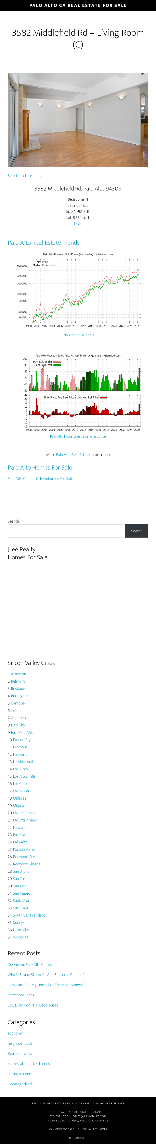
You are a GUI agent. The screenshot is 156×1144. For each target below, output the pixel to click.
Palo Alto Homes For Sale (40, 467)
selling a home (19, 1073)
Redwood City (24, 856)
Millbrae (20, 798)
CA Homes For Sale (61, 1129)
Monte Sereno (24, 813)
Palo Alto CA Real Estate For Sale (78, 5)
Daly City (18, 725)
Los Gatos (20, 783)
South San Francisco (29, 915)
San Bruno (21, 871)
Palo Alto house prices (78, 335)
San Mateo (21, 893)
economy (15, 1033)
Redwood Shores (26, 864)
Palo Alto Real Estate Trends (44, 242)
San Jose (19, 886)
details (78, 223)
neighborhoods (20, 1043)
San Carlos (21, 878)
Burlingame (20, 696)
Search (13, 521)
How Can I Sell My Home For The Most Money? (46, 985)
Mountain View (25, 820)
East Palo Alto (22, 732)
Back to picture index (24, 175)
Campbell (19, 703)
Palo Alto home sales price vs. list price (78, 437)
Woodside (20, 937)
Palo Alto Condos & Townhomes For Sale (40, 478)
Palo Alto (20, 842)
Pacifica (19, 834)
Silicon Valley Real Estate (68, 1112)
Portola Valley (24, 849)
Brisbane (18, 688)
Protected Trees (21, 995)
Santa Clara (22, 900)
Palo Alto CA (89, 1120)
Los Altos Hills (24, 776)
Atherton (18, 674)
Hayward (20, 754)
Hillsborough (23, 761)
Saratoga (20, 908)
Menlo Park (22, 791)
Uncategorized (20, 1084)
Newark (19, 827)
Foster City (22, 739)
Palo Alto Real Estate (73, 454)
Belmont (18, 681)
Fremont (20, 747)
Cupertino (19, 717)
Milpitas (19, 805)
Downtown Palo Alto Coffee (30, 964)
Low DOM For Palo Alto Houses (33, 1005)
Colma (16, 710)
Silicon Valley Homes (92, 1129)
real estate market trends (29, 1063)
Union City (21, 929)
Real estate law (20, 1053)
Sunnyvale (21, 922)
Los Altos (20, 769)
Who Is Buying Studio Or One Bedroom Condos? (46, 974)
